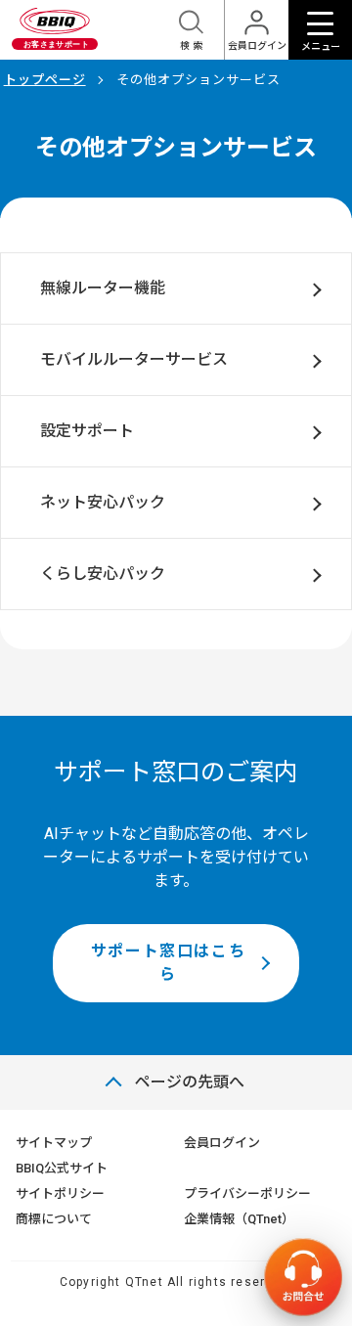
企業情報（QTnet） (239, 1219)
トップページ (45, 79)
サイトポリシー (60, 1193)
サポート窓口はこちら (168, 963)
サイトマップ (54, 1142)
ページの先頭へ (189, 1082)
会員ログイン (222, 1142)
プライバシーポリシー (247, 1193)
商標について (54, 1219)
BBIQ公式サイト (62, 1168)
